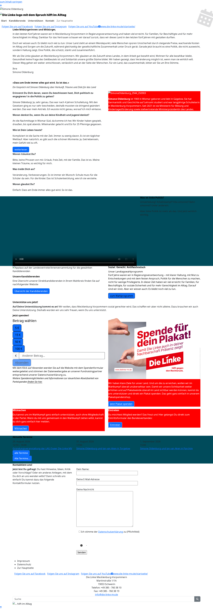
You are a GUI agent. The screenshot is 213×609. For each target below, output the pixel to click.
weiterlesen (20, 149)
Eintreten (115, 424)
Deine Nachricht (85, 489)
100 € (18, 349)
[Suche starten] (197, 599)
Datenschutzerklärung (110, 531)
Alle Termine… (22, 458)
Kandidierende (17, 20)
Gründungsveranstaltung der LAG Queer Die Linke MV (42, 448)
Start (4, 20)
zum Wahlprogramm (121, 295)
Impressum (23, 561)
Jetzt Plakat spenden (121, 403)
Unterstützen (35, 20)
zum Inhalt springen (11, 1)
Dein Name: (82, 469)
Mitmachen (20, 428)
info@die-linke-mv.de (106, 594)
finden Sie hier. (35, 381)
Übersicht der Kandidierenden (31, 291)
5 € (17, 328)
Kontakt (49, 20)
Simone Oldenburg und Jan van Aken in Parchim (166, 448)
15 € (18, 335)
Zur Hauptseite (65, 20)
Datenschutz (24, 564)
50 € (18, 342)
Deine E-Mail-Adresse (88, 479)
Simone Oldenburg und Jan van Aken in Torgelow (103, 448)
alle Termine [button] (21, 453)
